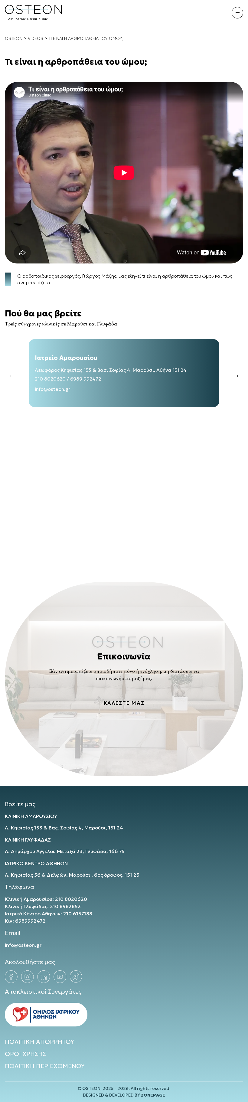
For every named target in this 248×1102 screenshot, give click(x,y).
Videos (35, 38)
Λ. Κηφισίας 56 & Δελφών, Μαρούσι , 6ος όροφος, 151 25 (72, 875)
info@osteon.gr (52, 389)
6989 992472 (85, 379)
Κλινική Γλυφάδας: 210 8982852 (43, 906)
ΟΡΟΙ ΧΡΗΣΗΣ (25, 1054)
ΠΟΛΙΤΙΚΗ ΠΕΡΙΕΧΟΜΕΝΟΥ (45, 1066)
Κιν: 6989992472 (25, 921)
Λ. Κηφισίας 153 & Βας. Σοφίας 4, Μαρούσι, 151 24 (64, 828)
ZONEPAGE (153, 1095)
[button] (236, 376)
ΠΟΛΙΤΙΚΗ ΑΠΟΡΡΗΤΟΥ (39, 1042)
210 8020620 (50, 379)
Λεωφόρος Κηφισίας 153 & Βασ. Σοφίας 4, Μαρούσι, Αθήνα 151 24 (111, 370)
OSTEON (13, 38)
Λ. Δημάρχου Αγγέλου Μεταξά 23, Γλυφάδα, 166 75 (65, 851)
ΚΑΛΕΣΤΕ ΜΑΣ (124, 703)
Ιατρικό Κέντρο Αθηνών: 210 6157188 (48, 914)
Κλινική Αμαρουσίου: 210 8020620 (46, 899)
